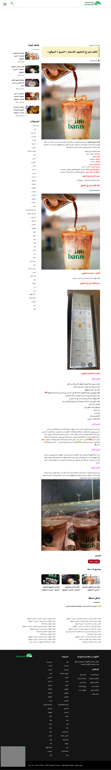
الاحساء (33, 136)
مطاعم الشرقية (94, 682)
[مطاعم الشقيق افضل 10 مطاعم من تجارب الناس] (32, 83)
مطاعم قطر (95, 694)
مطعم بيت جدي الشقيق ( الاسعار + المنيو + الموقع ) (18, 96)
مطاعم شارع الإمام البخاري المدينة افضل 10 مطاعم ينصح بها (83, 631)
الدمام (34, 169)
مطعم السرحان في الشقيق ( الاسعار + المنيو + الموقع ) (18, 110)
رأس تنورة (33, 276)
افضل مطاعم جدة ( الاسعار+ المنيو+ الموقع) (88, 624)
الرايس (34, 173)
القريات (33, 191)
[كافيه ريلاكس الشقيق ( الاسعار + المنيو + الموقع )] (32, 69)
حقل (34, 265)
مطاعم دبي (83, 682)
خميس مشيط (32, 268)
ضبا (35, 287)
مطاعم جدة (95, 686)
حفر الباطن (33, 261)
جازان (34, 250)
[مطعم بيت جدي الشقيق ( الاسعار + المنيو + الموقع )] (32, 96)
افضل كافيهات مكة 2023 (48, 624)
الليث (34, 206)
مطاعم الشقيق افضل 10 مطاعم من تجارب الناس (17, 83)
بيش (34, 239)
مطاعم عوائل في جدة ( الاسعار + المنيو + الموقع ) (87, 626)
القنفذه (33, 202)
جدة (34, 254)
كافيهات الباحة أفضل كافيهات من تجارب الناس (42, 642)
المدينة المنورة (31, 213)
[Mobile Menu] (5, 4)
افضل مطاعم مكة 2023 (94, 634)
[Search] (12, 3)
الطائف (34, 184)
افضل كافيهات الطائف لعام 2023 (46, 631)
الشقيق (34, 180)
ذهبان (34, 272)
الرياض (34, 177)
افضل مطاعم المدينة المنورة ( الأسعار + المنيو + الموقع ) (84, 629)
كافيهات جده (82, 690)
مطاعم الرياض (81, 678)
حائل (34, 257)
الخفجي (33, 162)
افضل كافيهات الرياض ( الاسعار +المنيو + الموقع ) (41, 618)
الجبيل (34, 147)
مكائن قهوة (32, 294)
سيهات (34, 283)
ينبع (35, 309)
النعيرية (34, 221)
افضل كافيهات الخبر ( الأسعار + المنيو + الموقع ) (42, 639)
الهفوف (34, 228)
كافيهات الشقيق (93, 561)
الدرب (34, 166)
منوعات (33, 301)
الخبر (34, 155)
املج (34, 235)
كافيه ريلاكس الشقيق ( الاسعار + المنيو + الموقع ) (71, 588)
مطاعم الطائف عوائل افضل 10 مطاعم (90, 639)
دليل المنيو (83, 674)
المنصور (33, 217)
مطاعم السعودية (94, 678)
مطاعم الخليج (95, 690)
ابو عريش (33, 133)
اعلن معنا (31, 765)
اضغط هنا (63, 169)
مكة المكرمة (32, 298)
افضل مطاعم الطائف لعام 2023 (91, 642)
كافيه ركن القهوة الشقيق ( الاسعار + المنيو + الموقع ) (51, 588)
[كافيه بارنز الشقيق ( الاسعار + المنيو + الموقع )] (32, 56)
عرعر (34, 290)
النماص (33, 224)
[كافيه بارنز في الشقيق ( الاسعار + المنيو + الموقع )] (70, 101)
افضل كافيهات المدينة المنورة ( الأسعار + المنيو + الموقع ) (39, 626)
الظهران (33, 188)
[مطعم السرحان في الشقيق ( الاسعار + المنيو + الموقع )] (32, 110)
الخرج (34, 158)
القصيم (34, 195)
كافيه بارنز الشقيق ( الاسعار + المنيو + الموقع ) (91, 588)
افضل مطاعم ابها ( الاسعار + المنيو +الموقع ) (88, 637)
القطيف (33, 199)
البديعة (34, 144)
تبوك (34, 243)
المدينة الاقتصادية (31, 210)
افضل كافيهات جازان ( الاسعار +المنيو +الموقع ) (42, 637)
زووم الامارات (82, 686)
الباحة (34, 140)
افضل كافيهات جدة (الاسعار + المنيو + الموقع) (42, 621)
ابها (35, 129)
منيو (34, 305)
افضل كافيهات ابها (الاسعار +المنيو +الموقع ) (43, 629)
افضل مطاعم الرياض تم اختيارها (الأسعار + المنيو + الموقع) (84, 618)
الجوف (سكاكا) (32, 151)
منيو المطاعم (95, 674)
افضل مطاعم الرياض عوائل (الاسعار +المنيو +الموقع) (85, 621)
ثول (35, 246)
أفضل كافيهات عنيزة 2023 (48, 634)
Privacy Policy (39, 765)
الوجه (34, 232)
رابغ (35, 279)
